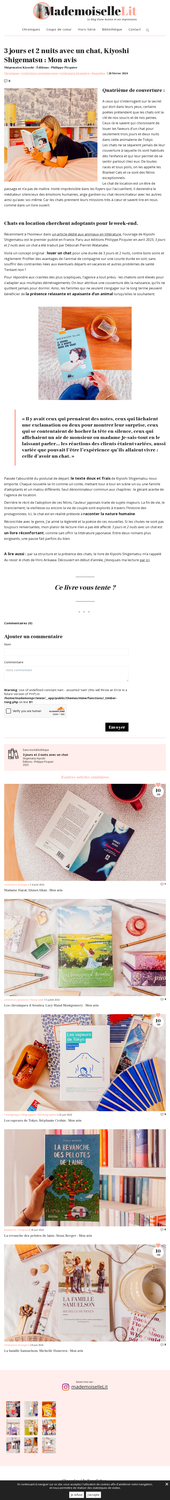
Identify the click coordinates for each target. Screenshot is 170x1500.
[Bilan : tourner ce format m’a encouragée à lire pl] (13, 1444)
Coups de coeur (59, 29)
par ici (145, 559)
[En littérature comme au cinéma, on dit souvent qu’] (49, 1444)
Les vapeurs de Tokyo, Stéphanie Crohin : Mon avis (42, 1120)
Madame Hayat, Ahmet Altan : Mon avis (33, 890)
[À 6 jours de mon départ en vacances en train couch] (49, 1426)
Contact (135, 29)
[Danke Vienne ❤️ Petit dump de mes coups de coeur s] (13, 1408)
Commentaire (13, 662)
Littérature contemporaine (40, 73)
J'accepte (93, 1495)
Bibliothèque (112, 29)
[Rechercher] (147, 30)
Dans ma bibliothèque (45, 757)
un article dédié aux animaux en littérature (86, 234)
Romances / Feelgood (16, 1229)
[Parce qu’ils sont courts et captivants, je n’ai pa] (31, 1408)
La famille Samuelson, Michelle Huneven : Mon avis (43, 1351)
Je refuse (77, 1495)
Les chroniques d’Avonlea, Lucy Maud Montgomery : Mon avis (51, 1005)
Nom (7, 644)
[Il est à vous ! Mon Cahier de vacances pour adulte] (49, 1408)
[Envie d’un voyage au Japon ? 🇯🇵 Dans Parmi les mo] (31, 1426)
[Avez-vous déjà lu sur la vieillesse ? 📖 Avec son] (13, 1426)
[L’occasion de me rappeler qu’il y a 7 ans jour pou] (31, 1444)
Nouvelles (98, 73)
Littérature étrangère (75, 73)
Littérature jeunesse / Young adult (24, 999)
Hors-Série (87, 29)
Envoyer (117, 727)
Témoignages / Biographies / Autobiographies (30, 1114)
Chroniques (31, 29)
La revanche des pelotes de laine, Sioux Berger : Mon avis (48, 1236)
